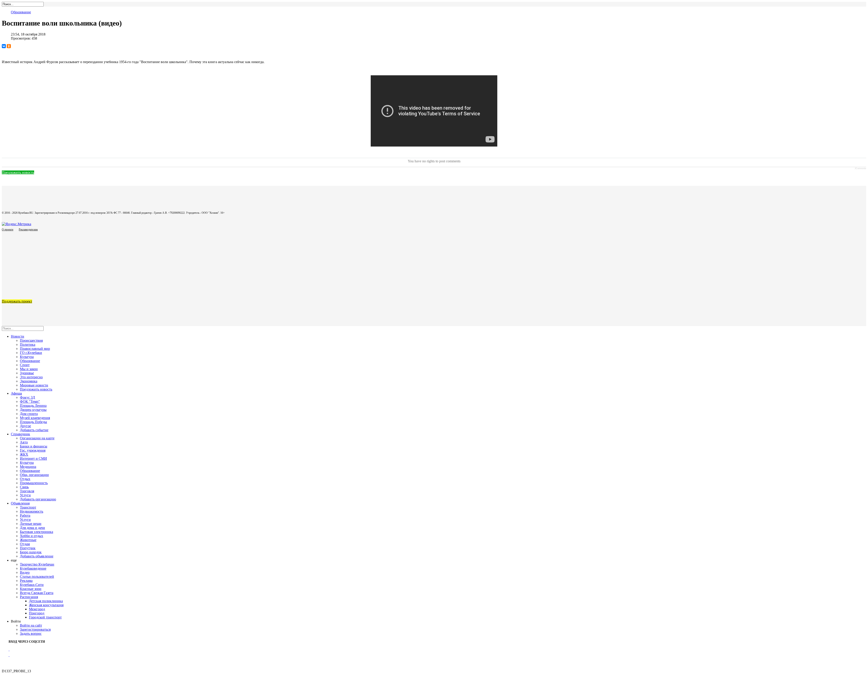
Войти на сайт (31, 625)
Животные (28, 540)
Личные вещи (30, 524)
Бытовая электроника (36, 532)
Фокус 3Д (27, 397)
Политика (27, 344)
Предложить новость (18, 172)
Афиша (16, 393)
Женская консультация (46, 605)
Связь (24, 487)
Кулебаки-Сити (32, 585)
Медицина (28, 467)
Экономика (28, 381)
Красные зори (30, 589)
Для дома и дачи (32, 528)
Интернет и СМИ (33, 458)
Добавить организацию (38, 499)
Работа (25, 515)
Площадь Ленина (33, 405)
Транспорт (28, 507)
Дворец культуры (33, 410)
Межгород (37, 609)
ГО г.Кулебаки (31, 353)
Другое (25, 426)
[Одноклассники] (9, 46)
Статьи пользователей (37, 576)
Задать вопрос (31, 633)
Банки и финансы (33, 446)
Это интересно (31, 377)
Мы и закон (29, 369)
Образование (21, 12)
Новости (17, 336)
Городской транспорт (45, 617)
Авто (24, 442)
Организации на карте (37, 438)
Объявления (20, 503)
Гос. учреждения (32, 450)
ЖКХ (24, 454)
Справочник (20, 434)
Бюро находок (31, 552)
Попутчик (27, 548)
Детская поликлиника (46, 601)
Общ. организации (34, 475)
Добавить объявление (36, 556)
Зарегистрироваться (35, 629)
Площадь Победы (33, 422)
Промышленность (34, 483)
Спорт (25, 365)
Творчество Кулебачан (37, 564)
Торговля (27, 491)
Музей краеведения (35, 418)
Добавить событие (34, 430)
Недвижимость (31, 511)
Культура (27, 357)
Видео (25, 572)
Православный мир (35, 349)
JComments (860, 168)
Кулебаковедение (33, 568)
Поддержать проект (17, 301)
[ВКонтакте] (4, 46)
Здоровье (27, 373)
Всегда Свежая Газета (36, 593)
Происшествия (31, 340)
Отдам (25, 544)
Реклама (26, 581)
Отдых (25, 479)
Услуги (25, 495)
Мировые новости (34, 385)
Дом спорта (29, 414)
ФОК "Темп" (30, 401)
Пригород (36, 613)
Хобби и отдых (31, 536)
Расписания (29, 597)
